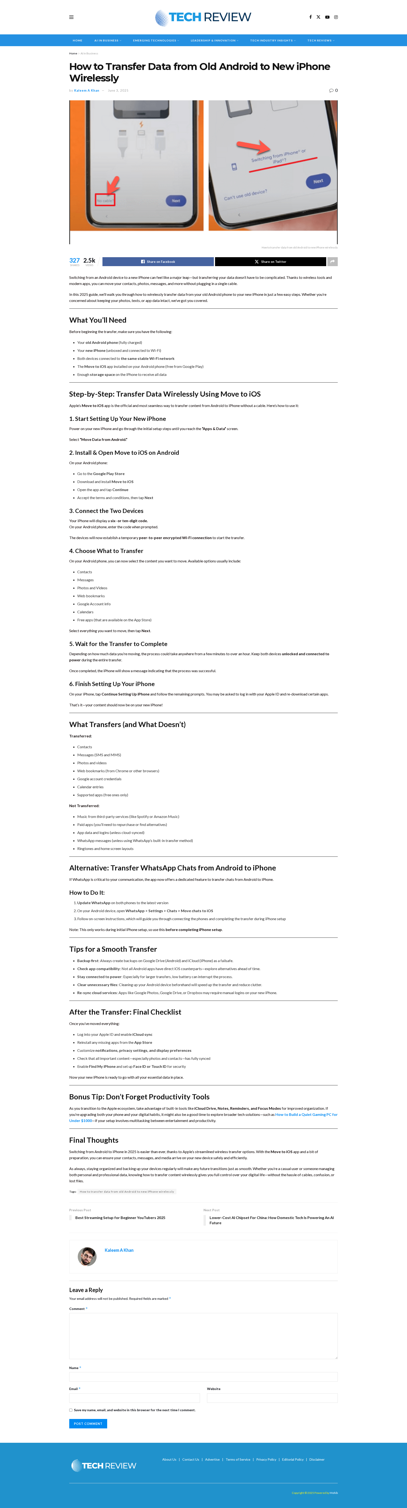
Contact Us (190, 1459)
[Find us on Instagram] (336, 17)
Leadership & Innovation (213, 40)
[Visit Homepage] (203, 17)
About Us (169, 1459)
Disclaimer (317, 1459)
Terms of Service (238, 1459)
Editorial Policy (293, 1459)
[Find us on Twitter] (318, 17)
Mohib (334, 1493)
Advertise (212, 1459)
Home (77, 40)
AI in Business (106, 40)
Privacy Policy (266, 1459)
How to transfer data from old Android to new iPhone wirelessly (127, 1191)
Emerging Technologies (154, 40)
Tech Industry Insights (271, 40)
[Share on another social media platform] (332, 261)
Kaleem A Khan (86, 90)
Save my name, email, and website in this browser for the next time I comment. (134, 1410)
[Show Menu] (71, 17)
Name (75, 1368)
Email (75, 1388)
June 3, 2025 (118, 90)
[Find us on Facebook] (310, 17)
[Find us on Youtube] (327, 17)
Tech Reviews (319, 40)
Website (213, 1389)
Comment (78, 1308)
